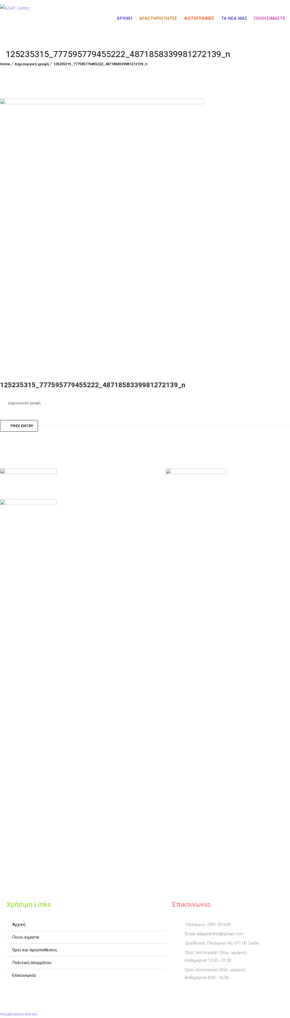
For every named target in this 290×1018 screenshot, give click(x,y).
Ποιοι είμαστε (269, 18)
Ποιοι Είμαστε (25, 937)
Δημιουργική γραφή (32, 64)
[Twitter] (193, 991)
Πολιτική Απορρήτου (32, 962)
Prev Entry (21, 426)
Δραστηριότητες (158, 18)
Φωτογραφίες (199, 18)
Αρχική (124, 18)
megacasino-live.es (18, 1014)
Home (5, 64)
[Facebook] (177, 991)
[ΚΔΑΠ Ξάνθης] (15, 18)
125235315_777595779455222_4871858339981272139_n (100, 64)
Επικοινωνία (24, 975)
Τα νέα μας (234, 18)
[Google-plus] (209, 991)
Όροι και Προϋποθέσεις (34, 949)
